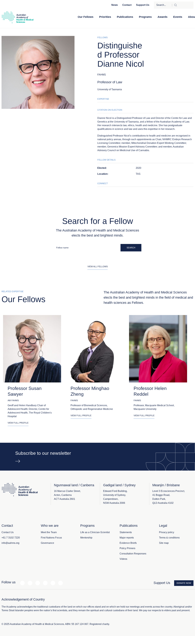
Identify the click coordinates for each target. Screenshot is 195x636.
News (114, 5)
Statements (126, 532)
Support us (142, 5)
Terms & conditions (169, 537)
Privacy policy (166, 532)
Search (131, 247)
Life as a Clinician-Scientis (94, 532)
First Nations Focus (51, 537)
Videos (123, 559)
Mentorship (86, 537)
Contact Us (8, 532)
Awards (162, 16)
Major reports (127, 537)
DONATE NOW (184, 583)
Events (177, 16)
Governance (47, 543)
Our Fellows (85, 16)
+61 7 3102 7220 (11, 537)
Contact (126, 5)
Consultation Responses (133, 553)
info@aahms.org (10, 543)
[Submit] (182, 5)
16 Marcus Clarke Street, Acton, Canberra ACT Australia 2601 (67, 495)
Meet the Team (49, 532)
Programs (145, 16)
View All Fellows (97, 266)
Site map (164, 543)
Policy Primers (127, 548)
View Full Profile (18, 423)
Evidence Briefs (128, 543)
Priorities (105, 16)
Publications (125, 16)
